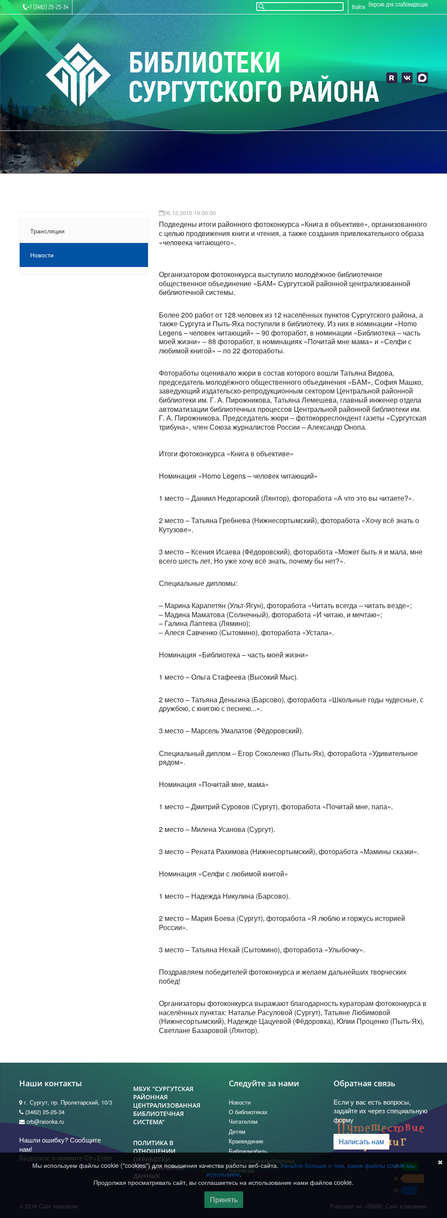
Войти (358, 7)
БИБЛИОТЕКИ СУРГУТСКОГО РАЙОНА (253, 78)
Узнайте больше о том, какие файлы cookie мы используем (310, 1169)
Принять (223, 1199)
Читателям (243, 1122)
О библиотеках (248, 1112)
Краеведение (246, 1141)
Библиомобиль (248, 1151)
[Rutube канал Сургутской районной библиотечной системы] (391, 77)
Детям (237, 1132)
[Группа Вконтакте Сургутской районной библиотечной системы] (407, 77)
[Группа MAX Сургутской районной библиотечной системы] (422, 77)
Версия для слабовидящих (398, 4)
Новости (42, 254)
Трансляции (47, 230)
